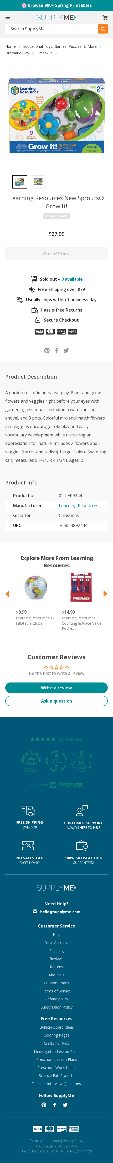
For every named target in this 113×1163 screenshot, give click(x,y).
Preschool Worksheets (56, 1067)
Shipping (56, 950)
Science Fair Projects (56, 1075)
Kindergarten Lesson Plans (56, 1051)
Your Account (56, 942)
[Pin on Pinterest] (47, 350)
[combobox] (51, 29)
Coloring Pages (56, 1035)
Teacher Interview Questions (56, 1083)
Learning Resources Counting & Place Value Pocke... (81, 623)
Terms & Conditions (45, 1140)
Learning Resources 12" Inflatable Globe (36, 620)
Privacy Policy (73, 1140)
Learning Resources (78, 505)
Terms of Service (56, 991)
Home (10, 46)
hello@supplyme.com (60, 911)
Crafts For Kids (56, 1043)
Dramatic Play (17, 52)
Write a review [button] (56, 688)
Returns (56, 966)
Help (56, 934)
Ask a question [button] (56, 701)
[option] (19, 182)
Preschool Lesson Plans (56, 1059)
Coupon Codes (56, 982)
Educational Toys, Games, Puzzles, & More (60, 46)
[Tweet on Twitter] (66, 350)
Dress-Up (45, 52)
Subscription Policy (57, 1007)
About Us (56, 974)
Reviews (57, 958)
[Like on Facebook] (56, 350)
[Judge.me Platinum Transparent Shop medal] (56, 761)
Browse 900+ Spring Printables (60, 5)
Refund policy (56, 998)
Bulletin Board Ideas (56, 1027)
